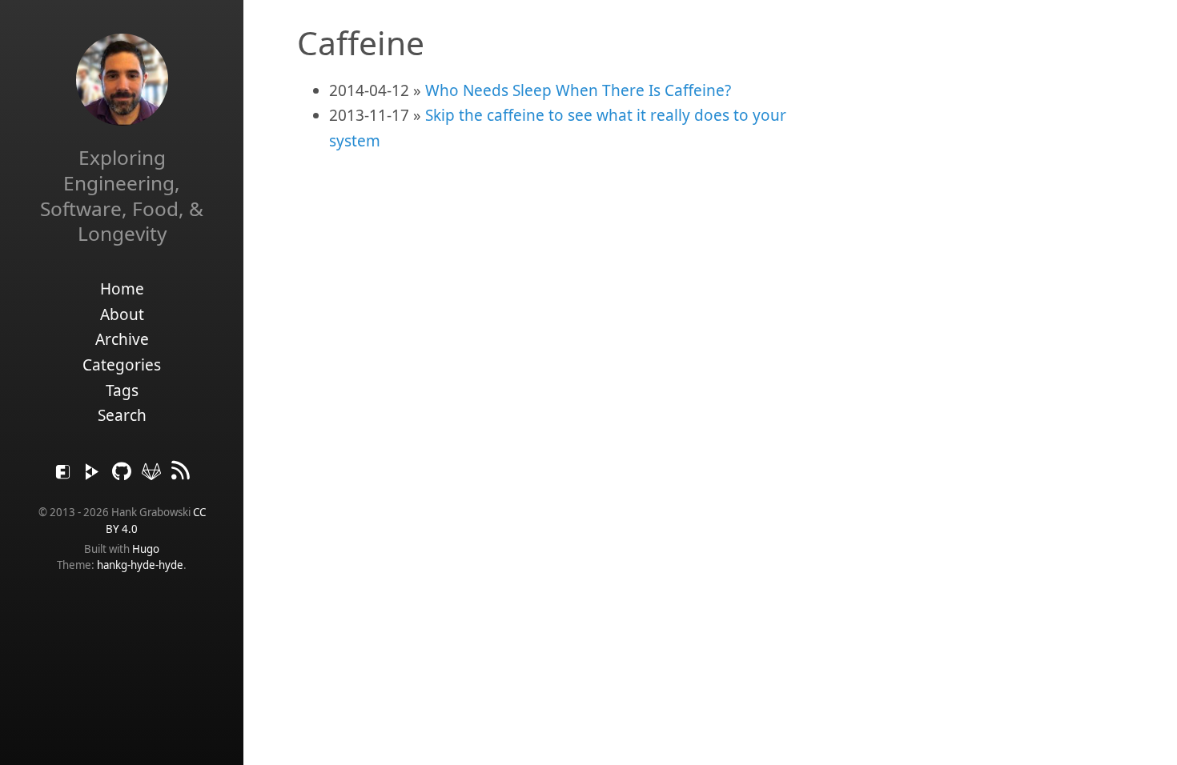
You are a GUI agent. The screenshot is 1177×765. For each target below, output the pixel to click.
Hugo (145, 549)
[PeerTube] (94, 475)
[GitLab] (153, 475)
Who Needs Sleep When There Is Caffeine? (578, 90)
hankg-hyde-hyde (140, 565)
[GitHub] (124, 475)
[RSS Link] (181, 475)
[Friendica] (65, 475)
